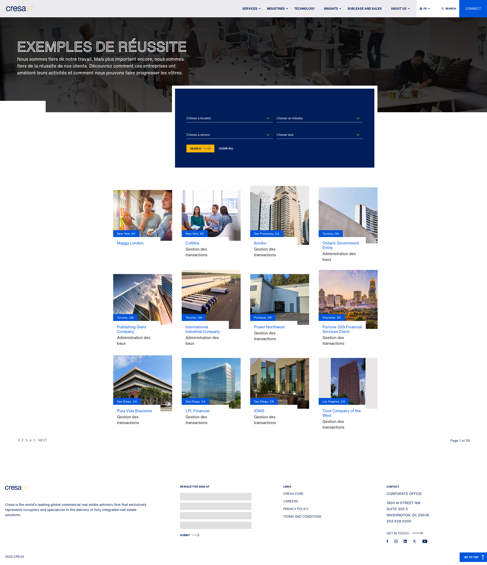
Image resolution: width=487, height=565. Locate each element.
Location (191, 112)
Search (195, 148)
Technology (304, 8)
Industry (281, 112)
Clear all (226, 148)
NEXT (42, 440)
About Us (399, 8)
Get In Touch (398, 533)
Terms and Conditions (302, 516)
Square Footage (285, 128)
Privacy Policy (296, 509)
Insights (331, 8)
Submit (185, 535)
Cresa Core (293, 493)
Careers (290, 501)
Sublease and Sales (365, 8)
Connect (473, 8)
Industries (276, 8)
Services (249, 8)
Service (190, 128)
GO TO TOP (471, 557)
